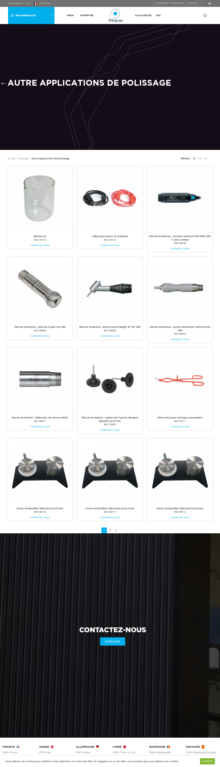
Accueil (11, 158)
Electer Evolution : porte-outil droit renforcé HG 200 (180, 328)
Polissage (23, 158)
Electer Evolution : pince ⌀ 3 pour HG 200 (40, 326)
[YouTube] (205, 3)
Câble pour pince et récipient (110, 236)
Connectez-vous (40, 245)
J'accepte (207, 761)
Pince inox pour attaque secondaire (180, 417)
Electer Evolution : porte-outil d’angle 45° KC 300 (110, 326)
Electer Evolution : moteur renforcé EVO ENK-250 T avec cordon (180, 238)
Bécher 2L (40, 236)
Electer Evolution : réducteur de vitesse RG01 (40, 417)
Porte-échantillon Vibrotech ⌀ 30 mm (180, 508)
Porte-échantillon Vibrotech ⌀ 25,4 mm (110, 508)
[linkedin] (209, 3)
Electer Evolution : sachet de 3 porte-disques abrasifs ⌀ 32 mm (110, 419)
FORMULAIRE (112, 641)
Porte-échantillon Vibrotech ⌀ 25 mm (40, 508)
